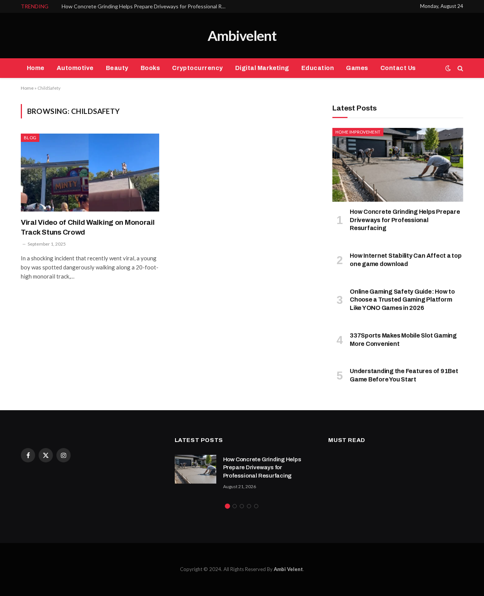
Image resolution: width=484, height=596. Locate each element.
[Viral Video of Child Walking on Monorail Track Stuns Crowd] (90, 173)
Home (36, 68)
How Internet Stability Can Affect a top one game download (406, 259)
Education (317, 68)
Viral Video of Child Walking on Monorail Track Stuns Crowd (88, 227)
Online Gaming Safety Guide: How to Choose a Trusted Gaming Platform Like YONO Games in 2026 (402, 299)
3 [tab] (241, 506)
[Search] (459, 68)
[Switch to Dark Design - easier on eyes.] (448, 68)
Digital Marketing (262, 68)
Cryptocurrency (197, 68)
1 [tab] (227, 506)
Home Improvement (357, 131)
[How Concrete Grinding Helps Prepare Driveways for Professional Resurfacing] (397, 165)
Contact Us (398, 68)
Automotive (75, 68)
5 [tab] (256, 506)
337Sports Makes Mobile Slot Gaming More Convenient (403, 339)
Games (357, 68)
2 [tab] (234, 506)
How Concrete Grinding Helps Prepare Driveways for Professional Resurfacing (147, 6)
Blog (30, 137)
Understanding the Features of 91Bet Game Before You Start (404, 375)
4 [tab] (249, 506)
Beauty (117, 68)
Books (150, 68)
